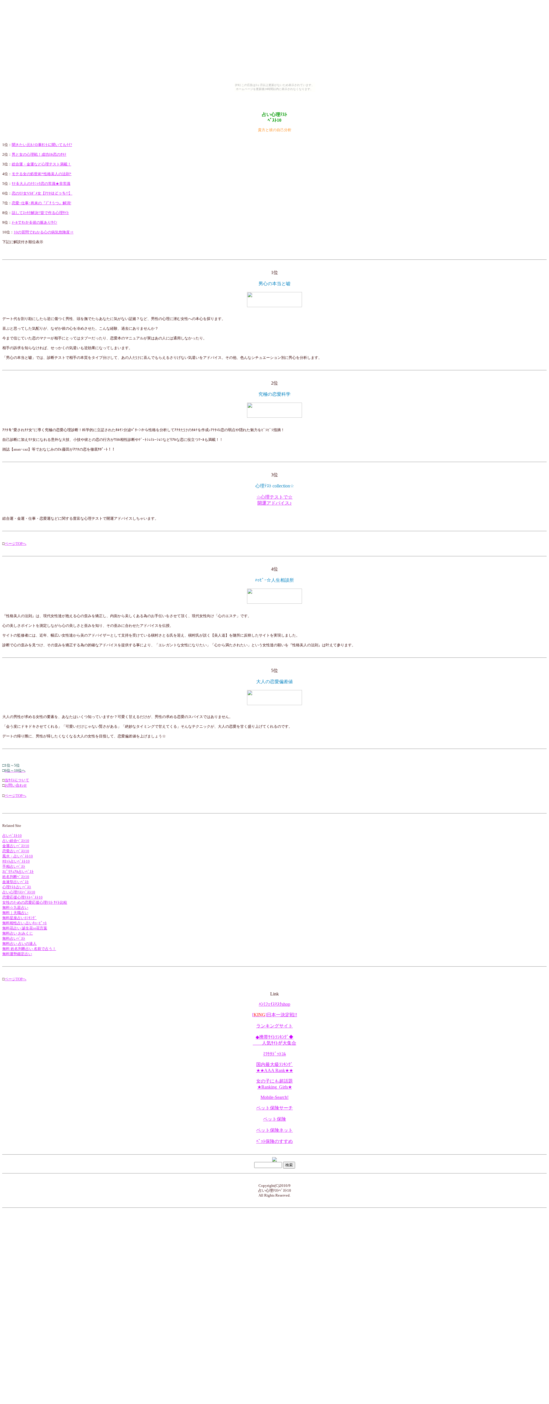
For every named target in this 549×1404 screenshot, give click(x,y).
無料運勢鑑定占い (17, 954)
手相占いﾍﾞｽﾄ (13, 866)
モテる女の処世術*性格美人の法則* (41, 174)
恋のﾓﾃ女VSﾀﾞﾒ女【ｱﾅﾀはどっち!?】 (42, 193)
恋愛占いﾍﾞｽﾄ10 (15, 851)
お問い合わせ (16, 785)
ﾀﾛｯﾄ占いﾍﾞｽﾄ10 (16, 861)
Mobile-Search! (274, 1097)
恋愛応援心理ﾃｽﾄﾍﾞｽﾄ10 (22, 897)
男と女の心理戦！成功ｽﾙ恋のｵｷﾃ (39, 154)
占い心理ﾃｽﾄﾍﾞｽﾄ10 (18, 892)
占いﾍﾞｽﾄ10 (12, 835)
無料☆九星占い (15, 907)
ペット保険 (274, 1119)
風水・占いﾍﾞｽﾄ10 (17, 856)
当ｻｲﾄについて (17, 780)
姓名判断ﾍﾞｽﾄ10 (15, 877)
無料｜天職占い (15, 913)
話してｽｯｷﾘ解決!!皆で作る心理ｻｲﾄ (40, 213)
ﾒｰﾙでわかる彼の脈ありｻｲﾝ (34, 222)
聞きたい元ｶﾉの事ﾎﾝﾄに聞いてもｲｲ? (42, 145)
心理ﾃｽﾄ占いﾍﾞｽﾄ (16, 887)
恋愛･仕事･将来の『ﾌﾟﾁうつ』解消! (41, 203)
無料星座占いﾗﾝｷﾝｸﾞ (19, 918)
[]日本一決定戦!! (274, 1014)
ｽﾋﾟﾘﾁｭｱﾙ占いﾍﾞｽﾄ (18, 871)
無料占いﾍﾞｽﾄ (13, 938)
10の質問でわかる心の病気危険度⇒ (43, 232)
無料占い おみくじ (17, 933)
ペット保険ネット (274, 1130)
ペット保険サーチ (274, 1107)
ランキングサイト (274, 1025)
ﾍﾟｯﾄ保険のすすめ (274, 1141)
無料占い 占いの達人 (19, 943)
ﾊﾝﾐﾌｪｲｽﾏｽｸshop (274, 1004)
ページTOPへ (15, 543)
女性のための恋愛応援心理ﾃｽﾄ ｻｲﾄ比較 (34, 902)
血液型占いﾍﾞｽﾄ (15, 882)
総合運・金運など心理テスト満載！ (41, 164)
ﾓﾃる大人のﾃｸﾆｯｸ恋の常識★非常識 (41, 183)
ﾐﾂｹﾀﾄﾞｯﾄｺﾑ (274, 1053)
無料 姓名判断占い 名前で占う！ (29, 949)
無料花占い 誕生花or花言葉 (24, 928)
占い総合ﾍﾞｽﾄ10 (15, 841)
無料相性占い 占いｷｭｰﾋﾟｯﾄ (24, 923)
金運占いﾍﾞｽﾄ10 (15, 846)
